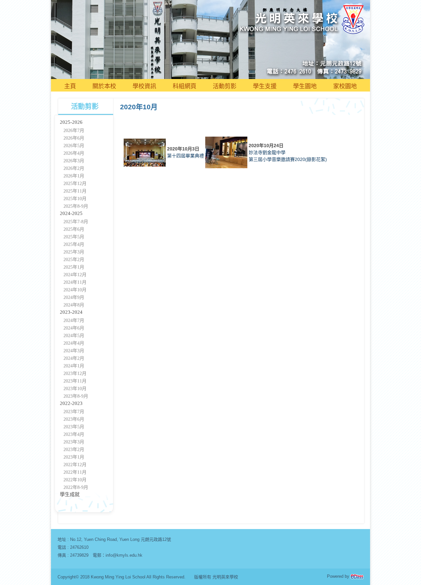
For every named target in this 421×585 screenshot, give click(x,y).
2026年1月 (73, 175)
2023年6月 (73, 419)
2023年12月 (75, 373)
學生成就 (70, 494)
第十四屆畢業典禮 (185, 155)
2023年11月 (75, 381)
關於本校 (104, 86)
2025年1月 (73, 267)
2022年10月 (75, 479)
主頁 (70, 86)
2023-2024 (71, 312)
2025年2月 (73, 259)
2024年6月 (73, 328)
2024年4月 (73, 343)
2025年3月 (73, 252)
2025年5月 (73, 236)
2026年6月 (73, 138)
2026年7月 (73, 130)
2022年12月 (75, 464)
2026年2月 (73, 168)
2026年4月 (73, 153)
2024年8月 (73, 305)
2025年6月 (73, 229)
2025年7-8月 (75, 221)
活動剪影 (224, 86)
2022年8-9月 (75, 487)
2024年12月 (75, 274)
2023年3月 (73, 441)
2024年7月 (73, 320)
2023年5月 (73, 426)
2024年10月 (75, 289)
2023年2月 (73, 449)
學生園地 (305, 86)
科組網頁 (184, 86)
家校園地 (345, 86)
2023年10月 (75, 388)
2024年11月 (75, 282)
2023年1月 (73, 457)
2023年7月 (73, 411)
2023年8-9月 (75, 396)
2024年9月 (73, 297)
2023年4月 (73, 434)
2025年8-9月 (75, 206)
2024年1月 (73, 365)
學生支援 (265, 86)
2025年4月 (73, 244)
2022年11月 (75, 472)
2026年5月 (73, 145)
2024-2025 (71, 213)
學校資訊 (144, 86)
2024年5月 (73, 335)
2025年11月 (75, 191)
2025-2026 (71, 122)
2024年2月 (73, 358)
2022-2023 (71, 403)
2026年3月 (73, 160)
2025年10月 (75, 198)
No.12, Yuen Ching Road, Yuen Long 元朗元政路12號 (120, 539)
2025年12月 (75, 183)
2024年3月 (73, 350)
